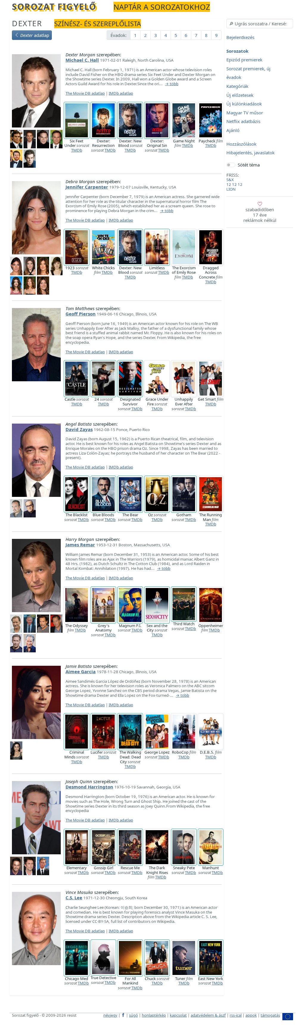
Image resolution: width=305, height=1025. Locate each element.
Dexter (27, 23)
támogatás (270, 1015)
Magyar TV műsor (244, 113)
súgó (133, 1015)
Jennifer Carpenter (87, 187)
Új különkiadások (244, 104)
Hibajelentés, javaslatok (250, 153)
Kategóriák (237, 86)
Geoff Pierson (81, 314)
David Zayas (79, 429)
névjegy (110, 1015)
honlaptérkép (154, 1015)
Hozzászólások (241, 144)
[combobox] (259, 23)
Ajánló (232, 130)
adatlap (34, 35)
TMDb (76, 150)
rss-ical (236, 1015)
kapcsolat (178, 1015)
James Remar (80, 545)
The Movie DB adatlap (85, 93)
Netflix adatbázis (243, 122)
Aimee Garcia (81, 671)
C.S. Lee (74, 897)
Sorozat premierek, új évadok (248, 73)
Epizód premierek (244, 60)
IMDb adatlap (121, 93)
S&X (230, 179)
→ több (171, 84)
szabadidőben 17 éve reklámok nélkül (259, 214)
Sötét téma (249, 164)
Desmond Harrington (89, 787)
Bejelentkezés (240, 37)
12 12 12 (234, 184)
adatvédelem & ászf (208, 1015)
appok (251, 1015)
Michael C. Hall (82, 60)
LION (231, 189)
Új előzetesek (239, 95)
